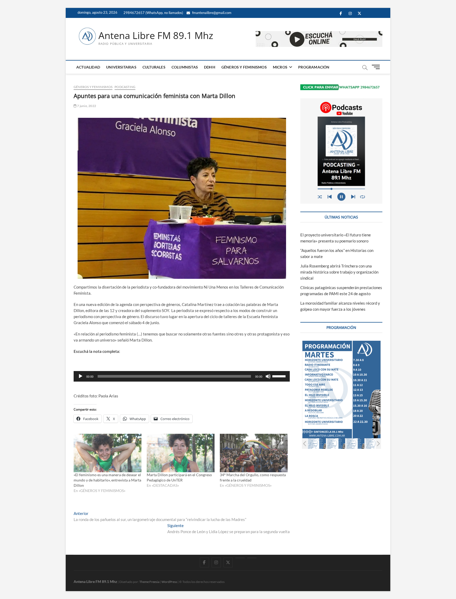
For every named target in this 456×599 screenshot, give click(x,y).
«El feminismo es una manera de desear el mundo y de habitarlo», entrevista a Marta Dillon (107, 480)
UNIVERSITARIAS (121, 67)
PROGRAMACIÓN (313, 67)
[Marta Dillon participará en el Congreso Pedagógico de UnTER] (181, 453)
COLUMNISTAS (185, 67)
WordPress (169, 582)
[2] (335, 443)
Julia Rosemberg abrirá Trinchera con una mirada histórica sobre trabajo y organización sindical (339, 272)
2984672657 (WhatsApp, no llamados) (153, 13)
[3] (355, 443)
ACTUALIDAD (88, 67)
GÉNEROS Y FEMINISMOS (244, 67)
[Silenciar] (268, 376)
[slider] (279, 376)
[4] (374, 443)
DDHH (209, 67)
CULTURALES (153, 67)
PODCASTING (125, 87)
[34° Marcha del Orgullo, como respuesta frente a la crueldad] (254, 453)
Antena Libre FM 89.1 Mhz (155, 35)
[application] (182, 376)
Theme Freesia (149, 582)
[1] (316, 443)
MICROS (280, 67)
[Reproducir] (80, 376)
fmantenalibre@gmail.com (211, 13)
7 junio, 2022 (86, 106)
